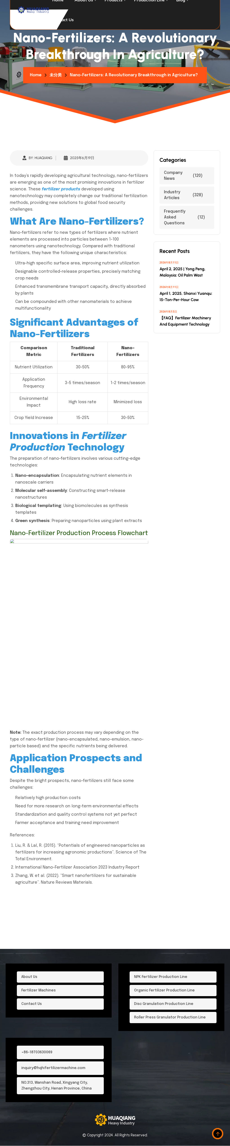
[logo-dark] (34, 10)
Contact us (63, 19)
